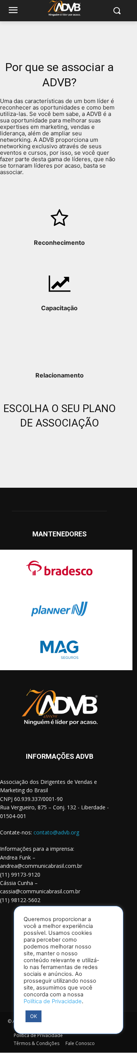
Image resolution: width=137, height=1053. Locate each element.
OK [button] (33, 1016)
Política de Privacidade (53, 1001)
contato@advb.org (56, 832)
